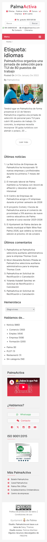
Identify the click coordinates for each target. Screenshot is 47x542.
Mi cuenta (28, 14)
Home (8, 42)
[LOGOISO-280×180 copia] (23, 452)
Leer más (23, 142)
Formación (14, 341)
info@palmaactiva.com (31, 28)
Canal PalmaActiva (19, 483)
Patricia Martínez (30, 530)
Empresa (18, 14)
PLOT (9, 351)
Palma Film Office (18, 486)
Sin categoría (13, 359)
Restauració (12, 355)
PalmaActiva (13, 79)
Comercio (14, 329)
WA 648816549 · (11, 28)
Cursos (34, 11)
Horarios (29, 30)
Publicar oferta (22, 11)
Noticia (10, 324)
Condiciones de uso (23, 514)
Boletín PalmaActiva (19, 479)
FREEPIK (23, 536)
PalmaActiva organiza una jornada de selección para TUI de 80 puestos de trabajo (23, 66)
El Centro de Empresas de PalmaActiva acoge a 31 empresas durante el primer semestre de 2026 (24, 199)
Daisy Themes (27, 527)
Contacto (18, 30)
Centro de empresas (20, 493)
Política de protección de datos (23, 511)
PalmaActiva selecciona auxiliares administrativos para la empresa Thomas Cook (25, 252)
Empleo (13, 333)
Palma (10, 347)
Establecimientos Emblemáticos (25, 490)
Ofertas (11, 11)
